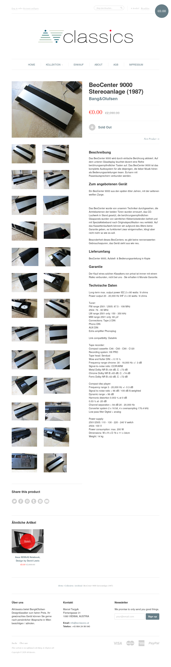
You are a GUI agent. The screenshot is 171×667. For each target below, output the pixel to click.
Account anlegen (31, 8)
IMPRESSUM (136, 64)
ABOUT (99, 64)
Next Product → (151, 138)
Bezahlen (145, 8)
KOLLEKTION (53, 64)
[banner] (85, 36)
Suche (14, 643)
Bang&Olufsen (103, 98)
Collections (69, 585)
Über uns (24, 643)
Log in (15, 8)
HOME (31, 64)
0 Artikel (135, 8)
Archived (78, 585)
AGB (115, 64)
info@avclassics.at (79, 622)
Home (60, 585)
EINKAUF (79, 64)
